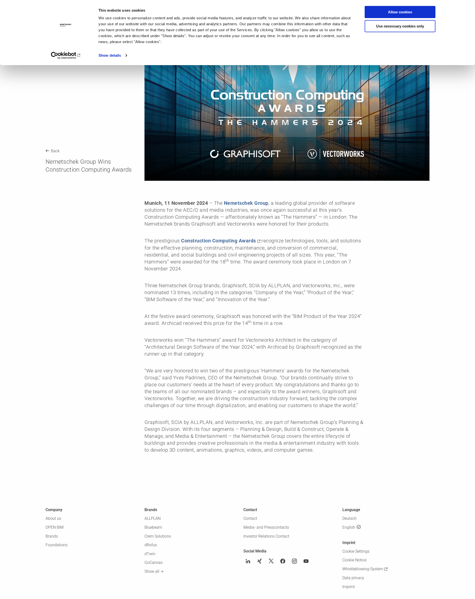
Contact (250, 518)
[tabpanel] (286, 100)
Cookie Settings (355, 551)
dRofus (150, 545)
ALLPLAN (152, 518)
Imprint (348, 586)
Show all (151, 571)
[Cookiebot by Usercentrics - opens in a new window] (65, 55)
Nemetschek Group (246, 203)
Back (55, 151)
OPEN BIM (55, 527)
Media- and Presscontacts (266, 527)
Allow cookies (400, 12)
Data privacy (353, 577)
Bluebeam (153, 527)
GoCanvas (153, 562)
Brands (52, 536)
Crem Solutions (157, 536)
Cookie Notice (354, 560)
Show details (109, 55)
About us (53, 518)
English (348, 527)
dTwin (149, 553)
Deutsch (349, 518)
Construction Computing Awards (218, 241)
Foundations (57, 545)
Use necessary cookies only (400, 26)
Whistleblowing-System (362, 569)
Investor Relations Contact (266, 536)
